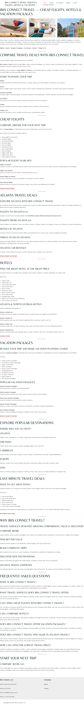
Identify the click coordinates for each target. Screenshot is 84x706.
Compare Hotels (5, 336)
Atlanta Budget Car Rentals (8, 256)
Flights (68, 3)
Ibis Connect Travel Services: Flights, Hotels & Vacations (21, 3)
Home (45, 3)
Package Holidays (48, 5)
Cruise (75, 3)
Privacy (46, 688)
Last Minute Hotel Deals (7, 513)
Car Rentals (59, 3)
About (46, 684)
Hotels (51, 3)
